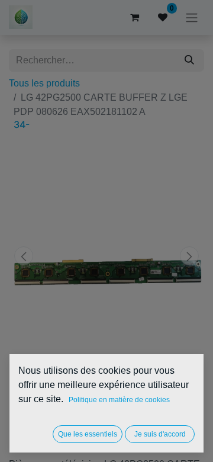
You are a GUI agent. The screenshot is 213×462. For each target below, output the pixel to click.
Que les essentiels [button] (87, 434)
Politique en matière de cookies (119, 400)
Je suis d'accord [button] (160, 434)
